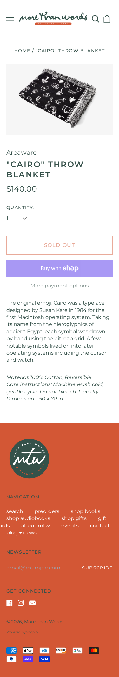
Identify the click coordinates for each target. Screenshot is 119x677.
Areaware (21, 152)
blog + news (21, 533)
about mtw (35, 526)
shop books (85, 511)
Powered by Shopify (22, 632)
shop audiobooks (28, 518)
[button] (95, 19)
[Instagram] (21, 603)
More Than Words (43, 621)
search (14, 511)
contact (100, 526)
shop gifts (74, 518)
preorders (47, 511)
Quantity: (20, 207)
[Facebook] (9, 603)
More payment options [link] (59, 286)
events (70, 526)
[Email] (32, 603)
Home (22, 50)
